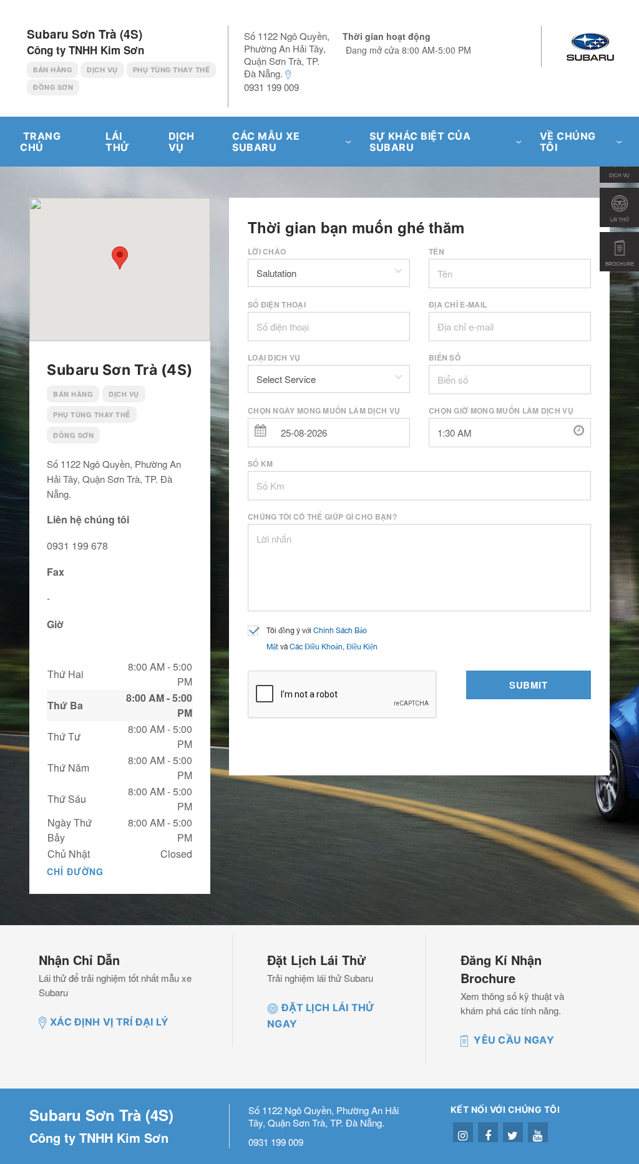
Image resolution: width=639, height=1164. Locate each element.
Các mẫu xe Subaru (266, 141)
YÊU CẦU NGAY (512, 1040)
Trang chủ (40, 141)
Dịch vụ (181, 141)
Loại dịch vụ (274, 357)
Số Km (260, 463)
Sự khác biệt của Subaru (420, 141)
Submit (528, 685)
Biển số (445, 357)
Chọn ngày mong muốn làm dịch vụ (324, 410)
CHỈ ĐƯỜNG (75, 871)
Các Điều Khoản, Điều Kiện (334, 647)
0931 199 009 (271, 87)
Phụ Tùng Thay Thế (171, 69)
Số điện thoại (277, 304)
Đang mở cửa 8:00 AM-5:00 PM (408, 50)
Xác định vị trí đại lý (109, 1022)
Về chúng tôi (568, 141)
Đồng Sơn (53, 87)
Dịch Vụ (102, 69)
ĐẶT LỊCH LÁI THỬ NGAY (321, 1015)
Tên (436, 251)
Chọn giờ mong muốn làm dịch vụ (501, 410)
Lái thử (117, 141)
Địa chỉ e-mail (458, 304)
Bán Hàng (52, 69)
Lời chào (267, 251)
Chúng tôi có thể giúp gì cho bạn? (322, 516)
